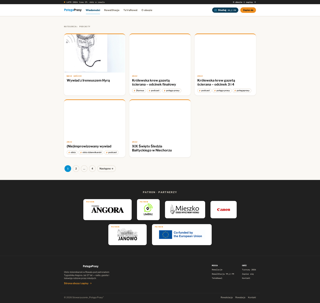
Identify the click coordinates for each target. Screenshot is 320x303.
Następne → (107, 168)
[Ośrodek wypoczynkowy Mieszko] (185, 209)
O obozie (147, 10)
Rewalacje (217, 269)
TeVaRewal (130, 10)
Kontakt (246, 278)
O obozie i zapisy (243, 2)
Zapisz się (248, 10)
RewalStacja (111, 10)
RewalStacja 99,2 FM (223, 274)
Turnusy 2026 (249, 269)
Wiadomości (93, 10)
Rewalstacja (227, 297)
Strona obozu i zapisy (76, 283)
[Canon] (223, 209)
